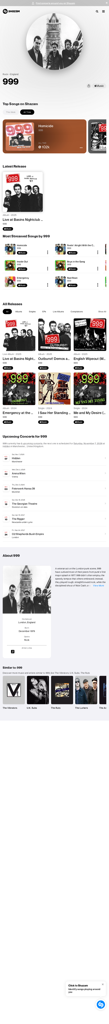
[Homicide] (26, 249)
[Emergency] (26, 281)
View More (98, 585)
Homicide (22, 245)
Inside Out (22, 261)
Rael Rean (72, 277)
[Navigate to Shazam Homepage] (11, 11)
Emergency (23, 277)
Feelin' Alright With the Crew (82, 245)
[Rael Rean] (76, 281)
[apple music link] (99, 85)
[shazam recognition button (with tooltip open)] (100, 1004)
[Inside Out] (26, 265)
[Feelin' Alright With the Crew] (76, 249)
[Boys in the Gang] (76, 265)
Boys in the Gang (76, 261)
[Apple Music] (8, 229)
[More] (47, 253)
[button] (107, 2)
